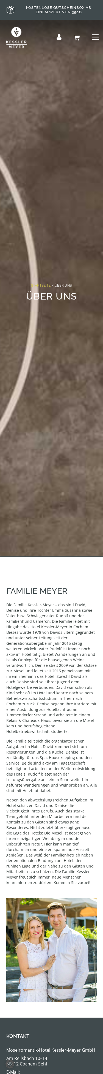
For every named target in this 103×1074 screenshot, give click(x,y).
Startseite (41, 285)
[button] (10, 1064)
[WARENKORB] (77, 38)
